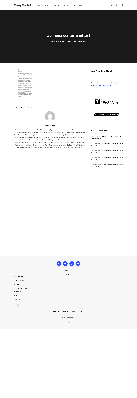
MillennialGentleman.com (103, 85)
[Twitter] (65, 263)
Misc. (16, 295)
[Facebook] (59, 263)
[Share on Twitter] (7, 81)
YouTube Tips (19, 277)
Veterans (17, 292)
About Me (56, 311)
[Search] (121, 5)
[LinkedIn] (28, 107)
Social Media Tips (20, 288)
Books (74, 311)
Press (82, 311)
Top (69, 323)
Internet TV (18, 284)
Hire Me (65, 311)
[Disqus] (50, 174)
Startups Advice (20, 280)
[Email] (7, 91)
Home (67, 270)
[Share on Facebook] (7, 76)
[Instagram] (71, 263)
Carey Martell (58, 41)
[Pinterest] (7, 86)
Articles (67, 274)
